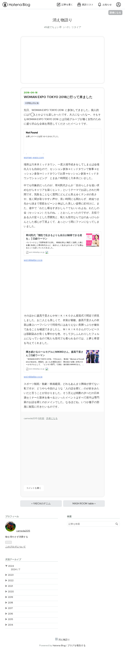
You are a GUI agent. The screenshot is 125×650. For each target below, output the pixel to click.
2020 (11, 591)
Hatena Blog (59, 645)
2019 (10, 597)
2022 (11, 580)
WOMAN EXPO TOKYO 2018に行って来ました (58, 97)
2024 (11, 565)
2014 (10, 624)
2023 (11, 574)
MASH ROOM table (84, 503)
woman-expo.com (34, 157)
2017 (10, 608)
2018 (10, 602)
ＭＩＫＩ (60, 315)
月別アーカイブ (13, 559)
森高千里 (42, 315)
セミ (29, 397)
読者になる (115, 12)
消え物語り (62, 19)
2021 (10, 586)
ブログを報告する (76, 645)
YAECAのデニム (41, 503)
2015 (10, 619)
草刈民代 (60, 185)
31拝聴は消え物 (32, 103)
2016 (10, 613)
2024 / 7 (15, 569)
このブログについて (15, 546)
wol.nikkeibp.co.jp (33, 260)
